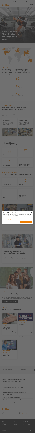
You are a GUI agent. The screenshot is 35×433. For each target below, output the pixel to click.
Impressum (11, 219)
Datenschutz (5, 219)
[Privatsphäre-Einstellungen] (31, 212)
